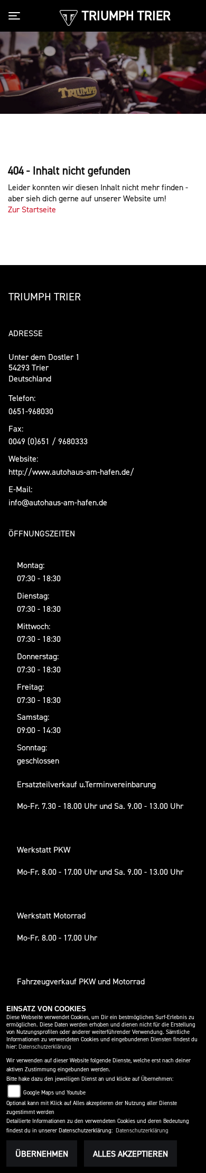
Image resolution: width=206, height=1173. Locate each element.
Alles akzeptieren (130, 1153)
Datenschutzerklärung (44, 1046)
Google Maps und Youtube (54, 1092)
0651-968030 (30, 411)
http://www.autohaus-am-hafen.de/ (71, 471)
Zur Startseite (32, 209)
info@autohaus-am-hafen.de (57, 502)
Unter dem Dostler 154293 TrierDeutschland (44, 367)
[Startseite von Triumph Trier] (68, 17)
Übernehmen (41, 1153)
